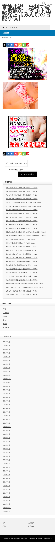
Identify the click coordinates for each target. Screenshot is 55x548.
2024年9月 (6, 342)
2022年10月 (7, 427)
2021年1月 (6, 504)
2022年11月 (7, 423)
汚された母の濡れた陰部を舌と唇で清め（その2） (21, 195)
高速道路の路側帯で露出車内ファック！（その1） (21, 213)
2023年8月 (6, 390)
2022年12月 (7, 419)
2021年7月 (6, 482)
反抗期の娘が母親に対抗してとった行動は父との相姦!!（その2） (26, 232)
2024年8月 (6, 345)
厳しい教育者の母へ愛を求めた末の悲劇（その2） (21, 217)
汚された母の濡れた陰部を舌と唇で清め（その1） (21, 199)
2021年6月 (6, 485)
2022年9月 (6, 430)
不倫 (4, 309)
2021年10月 (7, 471)
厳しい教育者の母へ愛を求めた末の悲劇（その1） (21, 221)
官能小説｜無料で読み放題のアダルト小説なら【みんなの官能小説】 (30, 538)
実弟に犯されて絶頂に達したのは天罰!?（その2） (21, 246)
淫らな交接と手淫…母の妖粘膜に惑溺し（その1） (21, 191)
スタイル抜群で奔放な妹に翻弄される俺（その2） (21, 276)
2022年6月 (6, 441)
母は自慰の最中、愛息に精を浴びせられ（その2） (21, 224)
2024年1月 (6, 371)
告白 (4, 320)
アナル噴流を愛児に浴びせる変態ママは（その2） (21, 269)
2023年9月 (6, 386)
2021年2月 (6, 500)
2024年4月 (6, 360)
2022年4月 (6, 449)
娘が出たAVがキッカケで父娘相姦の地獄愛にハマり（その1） (25, 287)
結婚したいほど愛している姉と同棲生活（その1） (21, 294)
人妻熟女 (6, 313)
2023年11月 (7, 379)
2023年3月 (6, 408)
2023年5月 (6, 401)
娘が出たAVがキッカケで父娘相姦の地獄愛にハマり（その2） (25, 283)
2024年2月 (6, 368)
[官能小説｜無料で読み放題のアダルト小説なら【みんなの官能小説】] (26, 12)
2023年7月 (6, 393)
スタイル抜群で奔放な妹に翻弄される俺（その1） (21, 280)
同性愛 (5, 316)
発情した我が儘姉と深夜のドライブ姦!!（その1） (21, 243)
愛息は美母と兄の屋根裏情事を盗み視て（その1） (21, 265)
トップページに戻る (27, 174)
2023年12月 (7, 375)
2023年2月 (6, 412)
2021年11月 (7, 467)
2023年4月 (6, 404)
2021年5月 (6, 489)
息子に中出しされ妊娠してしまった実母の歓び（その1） (16, 164)
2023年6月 (6, 397)
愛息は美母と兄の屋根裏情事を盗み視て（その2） (21, 261)
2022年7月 (6, 438)
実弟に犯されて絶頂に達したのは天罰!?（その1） (21, 250)
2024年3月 (6, 364)
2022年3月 (6, 452)
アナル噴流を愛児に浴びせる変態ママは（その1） (21, 272)
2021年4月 (6, 493)
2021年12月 (7, 463)
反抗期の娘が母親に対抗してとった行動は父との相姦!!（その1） (26, 235)
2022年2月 (6, 456)
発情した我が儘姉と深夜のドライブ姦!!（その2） (21, 239)
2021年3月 (6, 497)
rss (43, 3)
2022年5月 (6, 445)
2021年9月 (6, 474)
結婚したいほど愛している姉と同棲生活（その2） (21, 291)
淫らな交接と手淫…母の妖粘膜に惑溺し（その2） (21, 187)
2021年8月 (6, 478)
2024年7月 (6, 349)
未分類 (5, 324)
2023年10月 (7, 382)
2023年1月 (6, 415)
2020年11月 (7, 511)
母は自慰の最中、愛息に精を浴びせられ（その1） (21, 228)
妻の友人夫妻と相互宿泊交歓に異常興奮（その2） (21, 254)
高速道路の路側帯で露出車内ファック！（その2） (21, 210)
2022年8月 (6, 434)
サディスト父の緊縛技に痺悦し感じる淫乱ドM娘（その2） (24, 202)
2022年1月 (6, 460)
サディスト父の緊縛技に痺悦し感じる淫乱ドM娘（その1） (24, 206)
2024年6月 (6, 353)
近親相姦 (6, 327)
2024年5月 (6, 356)
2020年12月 (7, 508)
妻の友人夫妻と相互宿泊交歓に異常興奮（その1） (21, 257)
